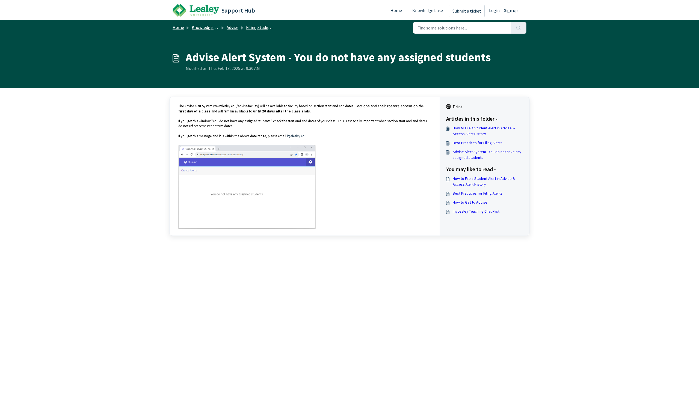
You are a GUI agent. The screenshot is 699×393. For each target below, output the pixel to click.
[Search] (518, 28)
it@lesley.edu (296, 136)
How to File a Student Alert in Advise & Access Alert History (484, 131)
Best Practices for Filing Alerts (477, 142)
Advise (232, 27)
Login (494, 10)
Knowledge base (427, 10)
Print (458, 106)
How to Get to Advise (470, 202)
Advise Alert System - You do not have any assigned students (487, 154)
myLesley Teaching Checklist (476, 211)
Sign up (511, 10)
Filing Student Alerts (265, 27)
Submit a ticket (466, 11)
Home (396, 10)
